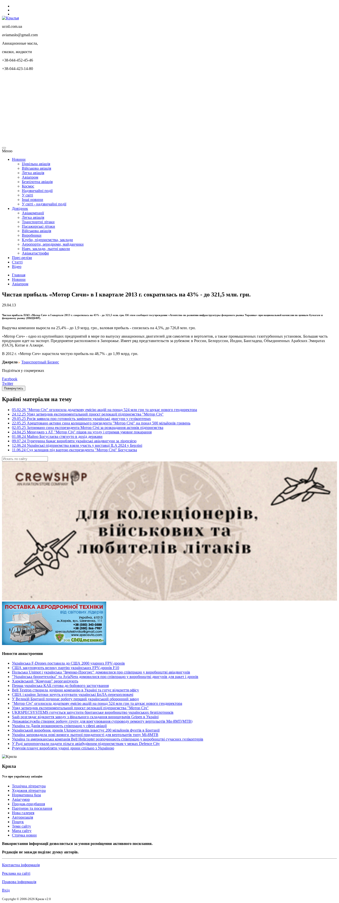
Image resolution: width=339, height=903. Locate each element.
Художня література (29, 790)
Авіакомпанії (33, 213)
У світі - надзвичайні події (44, 204)
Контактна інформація (21, 865)
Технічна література (29, 786)
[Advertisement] (151, 109)
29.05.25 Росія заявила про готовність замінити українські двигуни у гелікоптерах (81, 419)
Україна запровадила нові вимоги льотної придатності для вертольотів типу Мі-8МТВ (85, 735)
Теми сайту (21, 826)
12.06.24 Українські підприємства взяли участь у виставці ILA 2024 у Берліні (77, 445)
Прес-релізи (22, 258)
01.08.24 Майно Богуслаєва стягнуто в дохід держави (57, 436)
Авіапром (30, 177)
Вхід (6, 890)
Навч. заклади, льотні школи (46, 249)
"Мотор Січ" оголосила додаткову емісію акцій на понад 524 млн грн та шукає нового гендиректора (97, 703)
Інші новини (32, 199)
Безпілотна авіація (37, 182)
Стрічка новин (24, 835)
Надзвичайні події (37, 191)
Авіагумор (21, 799)
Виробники (31, 235)
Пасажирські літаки (38, 226)
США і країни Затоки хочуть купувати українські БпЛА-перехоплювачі (72, 694)
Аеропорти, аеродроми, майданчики (53, 244)
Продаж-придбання (28, 804)
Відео (16, 266)
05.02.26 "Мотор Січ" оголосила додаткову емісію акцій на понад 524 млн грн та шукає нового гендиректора (104, 410)
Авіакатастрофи (35, 253)
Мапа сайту (22, 831)
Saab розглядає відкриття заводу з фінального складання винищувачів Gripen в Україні (85, 717)
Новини (19, 159)
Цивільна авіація (36, 164)
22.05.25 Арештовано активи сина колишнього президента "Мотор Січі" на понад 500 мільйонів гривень (101, 423)
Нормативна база (26, 795)
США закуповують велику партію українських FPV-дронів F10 (65, 668)
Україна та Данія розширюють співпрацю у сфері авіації (59, 726)
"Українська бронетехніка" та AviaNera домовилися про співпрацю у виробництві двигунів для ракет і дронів (105, 677)
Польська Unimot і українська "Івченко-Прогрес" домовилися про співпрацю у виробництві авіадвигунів (101, 672)
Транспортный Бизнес (40, 362)
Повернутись (13, 388)
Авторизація (22, 817)
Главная (18, 275)
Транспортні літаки (38, 222)
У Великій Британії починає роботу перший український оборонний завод (75, 699)
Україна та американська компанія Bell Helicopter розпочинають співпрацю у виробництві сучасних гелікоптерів (107, 739)
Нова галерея (23, 813)
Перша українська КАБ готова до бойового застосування (60, 685)
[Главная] (10, 18)
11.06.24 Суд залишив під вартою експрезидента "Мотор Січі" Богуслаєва (74, 450)
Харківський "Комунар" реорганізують (45, 681)
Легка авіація (33, 173)
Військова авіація (36, 168)
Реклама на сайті (16, 873)
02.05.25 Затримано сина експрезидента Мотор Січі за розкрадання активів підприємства (87, 427)
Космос (28, 186)
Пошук (18, 822)
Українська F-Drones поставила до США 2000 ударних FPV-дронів (68, 663)
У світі (27, 195)
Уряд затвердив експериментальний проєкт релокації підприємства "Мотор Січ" (80, 708)
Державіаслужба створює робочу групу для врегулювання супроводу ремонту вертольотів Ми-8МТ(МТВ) (102, 721)
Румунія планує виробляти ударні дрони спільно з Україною (63, 748)
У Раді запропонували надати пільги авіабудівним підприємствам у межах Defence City (86, 744)
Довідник (20, 208)
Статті (17, 262)
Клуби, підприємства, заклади (47, 240)
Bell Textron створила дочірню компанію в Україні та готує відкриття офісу (75, 690)
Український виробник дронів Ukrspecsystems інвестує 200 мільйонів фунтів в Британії (86, 730)
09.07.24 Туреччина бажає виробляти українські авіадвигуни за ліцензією (74, 441)
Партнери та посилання (32, 808)
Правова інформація (19, 882)
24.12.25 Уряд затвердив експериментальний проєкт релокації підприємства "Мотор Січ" (88, 414)
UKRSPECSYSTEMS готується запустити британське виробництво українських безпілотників (92, 712)
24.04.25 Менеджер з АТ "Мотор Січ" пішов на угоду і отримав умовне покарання (82, 432)
